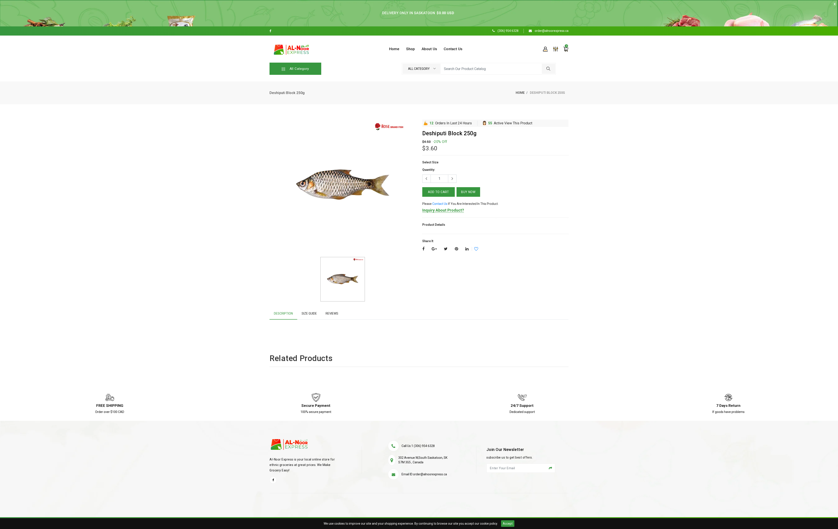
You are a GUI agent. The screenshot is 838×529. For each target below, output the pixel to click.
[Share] (423, 249)
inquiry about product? (443, 210)
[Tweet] (446, 249)
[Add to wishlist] (473, 249)
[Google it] (434, 249)
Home (520, 92)
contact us (439, 203)
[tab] (283, 313)
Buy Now (468, 192)
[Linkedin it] (467, 249)
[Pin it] (456, 249)
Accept (508, 523)
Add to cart (438, 192)
